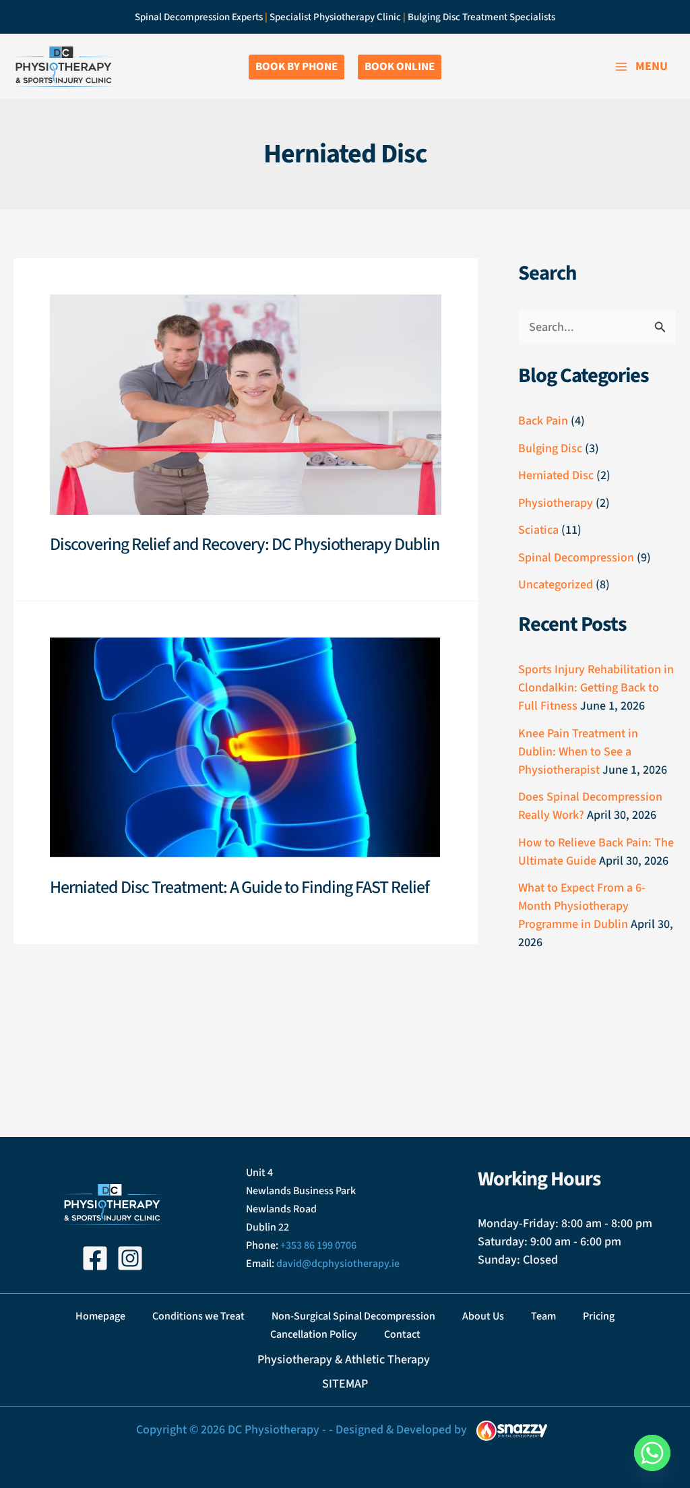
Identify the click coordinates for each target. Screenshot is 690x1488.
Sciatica (538, 530)
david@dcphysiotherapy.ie (338, 1263)
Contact (402, 1334)
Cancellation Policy (313, 1334)
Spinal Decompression (576, 557)
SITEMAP (345, 1383)
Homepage (100, 1316)
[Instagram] (130, 1258)
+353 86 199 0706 (318, 1245)
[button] (296, 67)
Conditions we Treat (198, 1316)
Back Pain (543, 420)
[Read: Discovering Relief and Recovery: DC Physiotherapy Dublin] (245, 404)
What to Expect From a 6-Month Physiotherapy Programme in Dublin (582, 906)
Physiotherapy (555, 503)
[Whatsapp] (652, 1453)
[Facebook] (95, 1258)
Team (543, 1316)
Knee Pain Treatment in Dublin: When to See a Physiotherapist (578, 751)
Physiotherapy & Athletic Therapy (345, 1359)
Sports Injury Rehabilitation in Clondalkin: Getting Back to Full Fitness (596, 687)
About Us (483, 1316)
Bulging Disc (550, 448)
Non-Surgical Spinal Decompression (353, 1316)
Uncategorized (555, 584)
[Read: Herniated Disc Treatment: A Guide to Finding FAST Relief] (245, 747)
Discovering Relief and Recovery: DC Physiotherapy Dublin (244, 544)
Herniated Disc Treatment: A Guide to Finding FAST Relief (239, 887)
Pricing (599, 1316)
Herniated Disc (556, 475)
